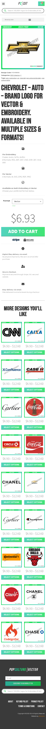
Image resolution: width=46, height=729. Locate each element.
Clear (14, 206)
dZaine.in (42, 716)
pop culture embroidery (33, 78)
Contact (41, 706)
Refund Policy (22, 701)
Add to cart (23, 231)
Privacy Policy (37, 701)
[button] (3, 4)
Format (6, 201)
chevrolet (23, 78)
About (10, 701)
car (18, 78)
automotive (13, 78)
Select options (11, 352)
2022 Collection (15, 75)
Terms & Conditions (26, 706)
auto (7, 78)
